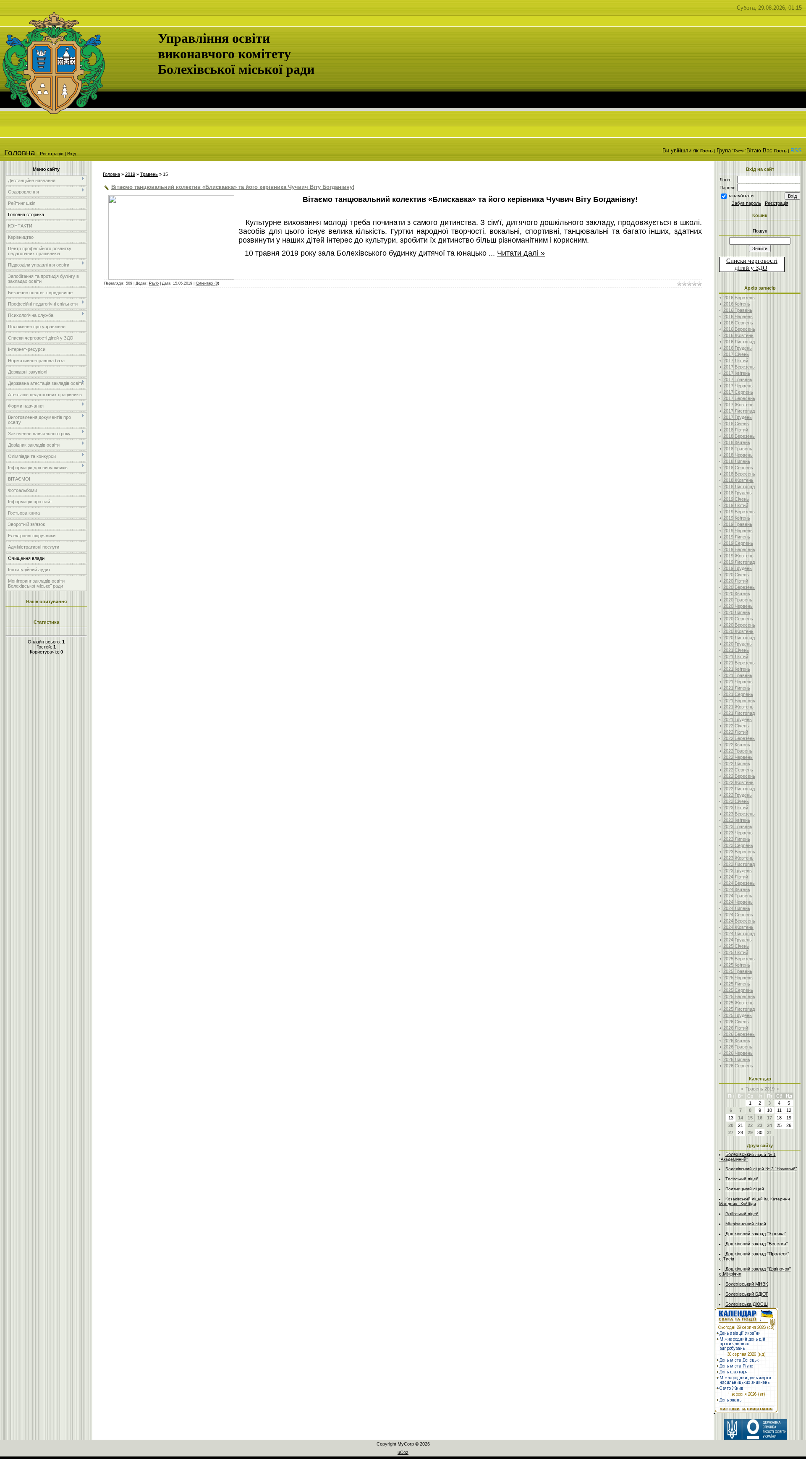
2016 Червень (738, 316)
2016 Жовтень (738, 335)
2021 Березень (739, 662)
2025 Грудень (737, 1015)
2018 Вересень (739, 473)
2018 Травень (737, 448)
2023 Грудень (737, 870)
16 (759, 1117)
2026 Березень (739, 1034)
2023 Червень (738, 832)
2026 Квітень (736, 1040)
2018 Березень (739, 436)
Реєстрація (51, 153)
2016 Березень (739, 297)
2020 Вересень (739, 625)
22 (750, 1125)
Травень (149, 174)
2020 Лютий (735, 580)
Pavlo (154, 283)
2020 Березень (739, 587)
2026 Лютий (735, 1027)
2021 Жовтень (738, 706)
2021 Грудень (737, 719)
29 (750, 1132)
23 (759, 1125)
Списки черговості (751, 260)
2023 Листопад (739, 864)
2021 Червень (738, 681)
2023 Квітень (736, 820)
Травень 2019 (760, 1088)
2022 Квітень (736, 744)
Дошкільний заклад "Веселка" (756, 1243)
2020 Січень (736, 574)
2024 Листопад (739, 933)
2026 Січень (736, 1021)
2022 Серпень (738, 769)
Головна (19, 152)
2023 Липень (736, 839)
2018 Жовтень (738, 480)
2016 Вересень (739, 329)
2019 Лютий (735, 505)
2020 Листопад (739, 637)
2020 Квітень (736, 593)
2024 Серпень (738, 914)
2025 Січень (736, 946)
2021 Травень (737, 675)
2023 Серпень (738, 845)
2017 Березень (739, 366)
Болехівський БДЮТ (746, 1294)
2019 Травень (737, 524)
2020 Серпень (738, 618)
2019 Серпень (738, 543)
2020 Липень (736, 612)
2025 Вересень (739, 996)
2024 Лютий (735, 876)
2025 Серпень (738, 990)
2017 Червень (738, 385)
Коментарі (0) (207, 283)
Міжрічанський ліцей (745, 1223)
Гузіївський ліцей (742, 1213)
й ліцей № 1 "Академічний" (747, 1156)
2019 (130, 174)
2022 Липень (736, 763)
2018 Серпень (738, 467)
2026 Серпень (738, 1065)
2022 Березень (739, 738)
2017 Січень (736, 354)
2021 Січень (736, 650)
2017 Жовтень (738, 404)
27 (730, 1132)
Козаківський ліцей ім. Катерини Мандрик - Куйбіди (754, 1201)
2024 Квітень (736, 889)
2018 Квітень (736, 442)
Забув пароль (746, 203)
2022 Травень (737, 750)
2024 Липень (736, 908)
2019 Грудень (737, 568)
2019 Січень (736, 499)
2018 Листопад (739, 486)
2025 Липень (736, 983)
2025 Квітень (736, 964)
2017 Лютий (735, 360)
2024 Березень (739, 883)
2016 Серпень (738, 322)
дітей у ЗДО (751, 267)
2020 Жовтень (738, 631)
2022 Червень (738, 757)
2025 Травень (737, 971)
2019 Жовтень (738, 555)
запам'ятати (741, 195)
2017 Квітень (736, 373)
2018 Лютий (735, 429)
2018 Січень (736, 423)
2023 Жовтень (738, 857)
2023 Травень (737, 826)
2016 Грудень (737, 347)
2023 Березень (739, 813)
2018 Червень (738, 455)
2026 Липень (736, 1059)
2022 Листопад (739, 788)
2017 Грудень (737, 417)
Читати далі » (521, 253)
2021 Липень (736, 687)
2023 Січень (736, 801)
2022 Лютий (735, 732)
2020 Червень (738, 606)
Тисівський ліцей (742, 1179)
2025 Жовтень (738, 1002)
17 (769, 1117)
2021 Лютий (735, 656)
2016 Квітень (736, 303)
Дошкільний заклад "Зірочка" (755, 1233)
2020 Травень (737, 599)
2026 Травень (737, 1046)
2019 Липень (736, 536)
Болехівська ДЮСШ (746, 1304)
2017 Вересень (739, 398)
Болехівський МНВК (746, 1283)
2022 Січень (736, 725)
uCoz (403, 1452)
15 (750, 1117)
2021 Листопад (739, 713)
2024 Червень (738, 902)
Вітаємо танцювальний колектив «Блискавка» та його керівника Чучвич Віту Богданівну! (232, 187)
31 (769, 1132)
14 (740, 1117)
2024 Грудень (737, 939)
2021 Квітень (736, 669)
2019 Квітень (736, 517)
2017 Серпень (738, 392)
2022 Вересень (739, 776)
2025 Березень (739, 958)
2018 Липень (736, 461)
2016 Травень (737, 310)
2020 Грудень (737, 643)
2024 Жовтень (738, 927)
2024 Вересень (739, 920)
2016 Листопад (739, 341)
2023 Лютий (735, 807)
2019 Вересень (739, 549)
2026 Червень (738, 1053)
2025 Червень (738, 977)
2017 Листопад (739, 410)
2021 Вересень (739, 700)
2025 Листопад (739, 1009)
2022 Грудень (737, 794)
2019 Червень (738, 530)
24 (769, 1125)
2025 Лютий (735, 952)
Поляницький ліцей (744, 1189)
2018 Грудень (737, 492)
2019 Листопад (739, 562)
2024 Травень (737, 895)
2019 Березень (739, 511)
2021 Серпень (738, 694)
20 (730, 1125)
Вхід (71, 153)
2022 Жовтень (738, 782)
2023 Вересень (739, 851)
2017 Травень (737, 379)
